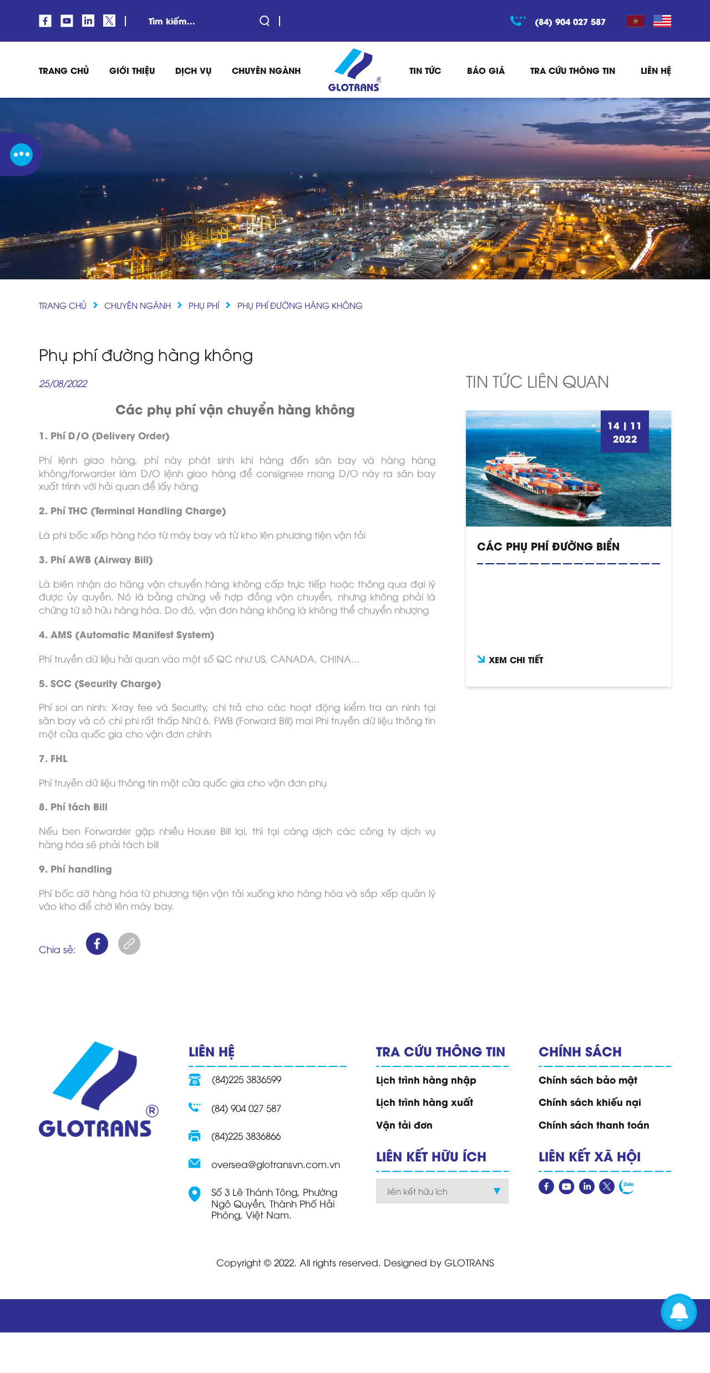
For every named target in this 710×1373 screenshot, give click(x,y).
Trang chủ (63, 304)
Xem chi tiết (516, 659)
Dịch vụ (193, 70)
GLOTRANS (469, 1262)
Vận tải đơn (404, 1124)
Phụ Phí (204, 304)
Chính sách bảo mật (588, 1079)
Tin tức (425, 70)
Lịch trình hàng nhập (426, 1079)
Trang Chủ (64, 70)
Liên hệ (656, 70)
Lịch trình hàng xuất (424, 1101)
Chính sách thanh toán (594, 1124)
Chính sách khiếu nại (590, 1101)
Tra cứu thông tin (572, 70)
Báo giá (486, 70)
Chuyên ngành (266, 70)
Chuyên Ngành (137, 304)
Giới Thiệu (132, 70)
